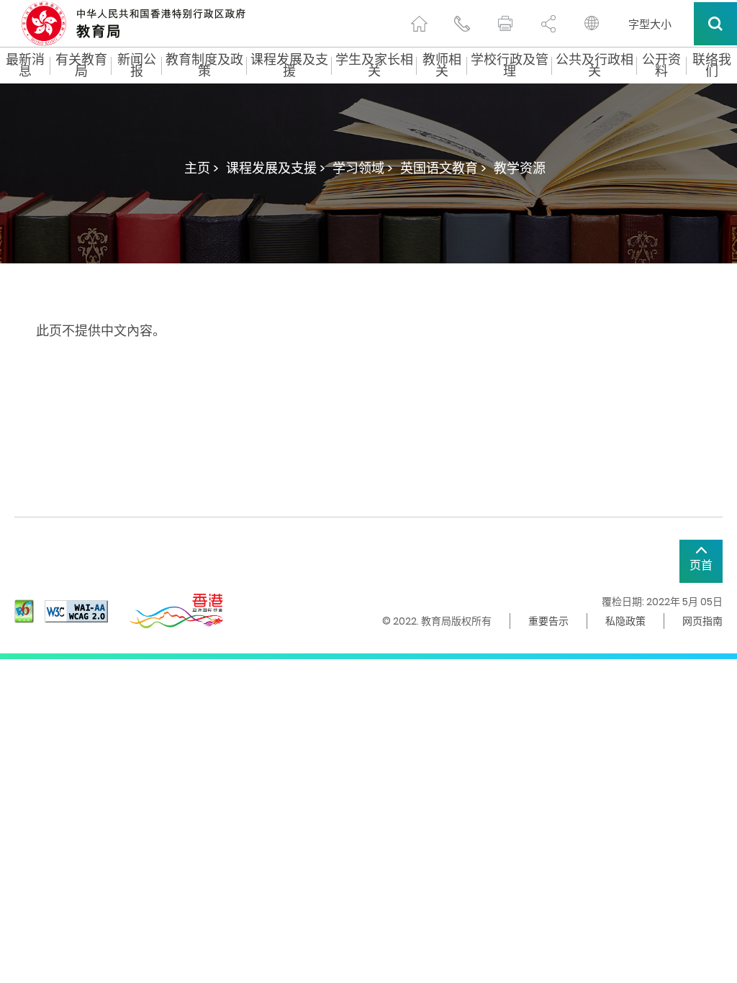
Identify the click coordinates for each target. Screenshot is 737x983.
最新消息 (25, 65)
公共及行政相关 (594, 65)
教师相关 (441, 65)
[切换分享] (548, 24)
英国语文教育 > (443, 168)
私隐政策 (625, 621)
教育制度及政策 (204, 65)
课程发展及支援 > (275, 168)
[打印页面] (505, 24)
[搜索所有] (715, 23)
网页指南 (702, 621)
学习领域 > (363, 168)
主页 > (201, 168)
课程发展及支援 (289, 65)
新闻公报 (136, 65)
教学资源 (520, 168)
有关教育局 (81, 65)
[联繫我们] (462, 24)
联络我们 (711, 65)
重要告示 (548, 621)
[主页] (419, 24)
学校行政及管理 (509, 65)
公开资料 (661, 65)
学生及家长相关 (374, 65)
